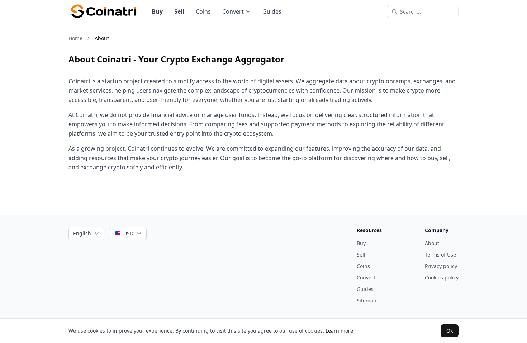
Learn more (339, 330)
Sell (179, 11)
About (432, 243)
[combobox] (427, 11)
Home (75, 38)
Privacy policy (441, 266)
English (82, 233)
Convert (233, 11)
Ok (449, 330)
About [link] (102, 38)
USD (128, 233)
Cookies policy (442, 277)
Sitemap (366, 300)
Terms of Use (440, 254)
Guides (271, 11)
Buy (157, 11)
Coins (203, 11)
